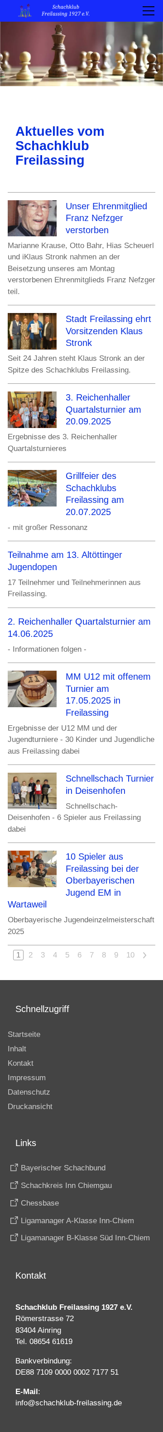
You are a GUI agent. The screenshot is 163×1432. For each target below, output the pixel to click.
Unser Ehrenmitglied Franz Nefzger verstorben (106, 218)
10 (130, 955)
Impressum (27, 1077)
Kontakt (21, 1063)
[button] (148, 11)
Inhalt (17, 1049)
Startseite (24, 1034)
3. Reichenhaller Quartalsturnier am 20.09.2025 (103, 409)
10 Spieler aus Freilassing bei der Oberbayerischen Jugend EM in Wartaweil (73, 880)
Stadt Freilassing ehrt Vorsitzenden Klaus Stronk (108, 331)
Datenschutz (29, 1092)
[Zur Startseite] (58, 11)
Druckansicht (30, 1106)
